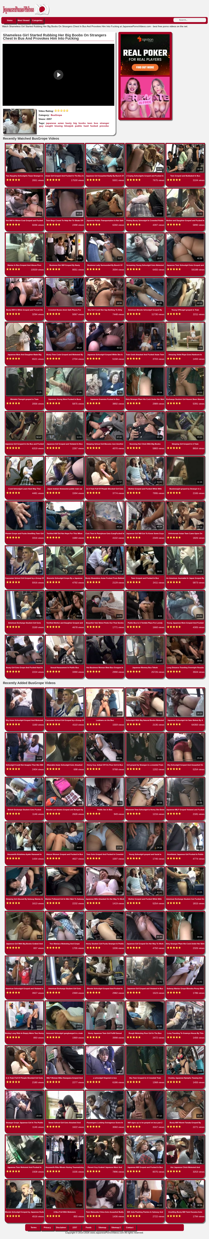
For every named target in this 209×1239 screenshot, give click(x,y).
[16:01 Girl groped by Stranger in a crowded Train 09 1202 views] (145, 733)
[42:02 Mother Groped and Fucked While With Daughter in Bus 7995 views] (145, 457)
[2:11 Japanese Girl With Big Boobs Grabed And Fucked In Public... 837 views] (25, 912)
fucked (94, 126)
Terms (34, 1227)
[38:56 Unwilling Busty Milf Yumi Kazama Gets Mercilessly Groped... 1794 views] (185, 1180)
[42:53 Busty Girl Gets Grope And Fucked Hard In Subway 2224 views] (25, 636)
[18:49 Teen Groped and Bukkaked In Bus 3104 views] (185, 144)
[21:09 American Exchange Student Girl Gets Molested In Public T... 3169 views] (25, 591)
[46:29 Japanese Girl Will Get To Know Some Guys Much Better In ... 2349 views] (145, 502)
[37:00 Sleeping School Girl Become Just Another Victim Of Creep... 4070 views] (105, 412)
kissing (59, 126)
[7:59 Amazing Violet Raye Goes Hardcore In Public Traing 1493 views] (185, 323)
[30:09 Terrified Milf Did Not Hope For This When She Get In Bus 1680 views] (65, 502)
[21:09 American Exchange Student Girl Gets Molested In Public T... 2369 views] (65, 957)
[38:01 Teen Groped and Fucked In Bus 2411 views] (145, 547)
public (78, 126)
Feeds (88, 1227)
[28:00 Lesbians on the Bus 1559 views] (105, 689)
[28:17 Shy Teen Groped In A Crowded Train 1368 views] (145, 1046)
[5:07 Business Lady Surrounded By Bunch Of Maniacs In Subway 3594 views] (105, 234)
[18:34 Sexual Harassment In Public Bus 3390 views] (65, 636)
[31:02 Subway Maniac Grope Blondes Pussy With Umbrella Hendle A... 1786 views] (185, 957)
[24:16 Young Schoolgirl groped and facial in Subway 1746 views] (145, 823)
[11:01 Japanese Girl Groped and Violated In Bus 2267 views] (65, 412)
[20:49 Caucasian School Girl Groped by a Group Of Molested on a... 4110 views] (65, 689)
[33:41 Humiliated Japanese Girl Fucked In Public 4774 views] (185, 823)
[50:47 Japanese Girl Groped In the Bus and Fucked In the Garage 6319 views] (25, 412)
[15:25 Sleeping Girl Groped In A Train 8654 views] (185, 412)
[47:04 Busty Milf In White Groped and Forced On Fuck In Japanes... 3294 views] (25, 278)
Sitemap (102, 1227)
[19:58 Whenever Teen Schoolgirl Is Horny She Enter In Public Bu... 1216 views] (145, 778)
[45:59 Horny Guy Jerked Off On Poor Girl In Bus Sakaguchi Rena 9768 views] (105, 733)
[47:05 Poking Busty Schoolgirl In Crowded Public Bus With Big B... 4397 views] (145, 189)
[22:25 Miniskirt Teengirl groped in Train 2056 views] (25, 368)
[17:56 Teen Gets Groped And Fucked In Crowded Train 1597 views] (105, 823)
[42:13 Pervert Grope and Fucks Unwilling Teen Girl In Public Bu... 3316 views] (25, 502)
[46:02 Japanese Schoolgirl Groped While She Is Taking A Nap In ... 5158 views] (105, 323)
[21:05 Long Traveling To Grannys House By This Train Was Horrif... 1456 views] (185, 1002)
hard (86, 126)
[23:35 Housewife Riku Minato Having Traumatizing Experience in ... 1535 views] (65, 1136)
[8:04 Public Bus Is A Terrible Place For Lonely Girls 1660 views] (145, 591)
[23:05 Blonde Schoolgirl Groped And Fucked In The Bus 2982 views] (105, 957)
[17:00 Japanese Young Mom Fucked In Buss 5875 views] (65, 368)
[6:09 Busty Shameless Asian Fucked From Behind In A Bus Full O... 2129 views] (105, 547)
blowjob (68, 126)
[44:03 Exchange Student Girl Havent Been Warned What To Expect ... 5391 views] (185, 368)
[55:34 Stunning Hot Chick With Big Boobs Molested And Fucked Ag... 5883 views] (145, 412)
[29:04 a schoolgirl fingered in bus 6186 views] (105, 1046)
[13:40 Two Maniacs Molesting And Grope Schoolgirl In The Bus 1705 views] (65, 912)
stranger (104, 123)
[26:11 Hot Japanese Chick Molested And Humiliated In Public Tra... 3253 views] (185, 1136)
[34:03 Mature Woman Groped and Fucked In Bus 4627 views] (65, 823)
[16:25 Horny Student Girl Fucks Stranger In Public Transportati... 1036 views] (105, 912)
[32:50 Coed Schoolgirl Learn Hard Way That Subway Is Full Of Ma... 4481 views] (25, 457)
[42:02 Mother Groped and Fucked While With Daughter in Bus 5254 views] (145, 867)
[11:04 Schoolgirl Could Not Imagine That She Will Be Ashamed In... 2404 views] (25, 733)
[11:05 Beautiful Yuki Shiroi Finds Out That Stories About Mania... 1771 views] (105, 591)
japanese (51, 123)
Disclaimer (61, 1227)
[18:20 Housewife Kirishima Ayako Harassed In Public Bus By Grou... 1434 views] (25, 823)
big (75, 123)
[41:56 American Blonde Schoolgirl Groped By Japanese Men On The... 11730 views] (145, 278)
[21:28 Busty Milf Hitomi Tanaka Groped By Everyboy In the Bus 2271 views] (185, 1091)
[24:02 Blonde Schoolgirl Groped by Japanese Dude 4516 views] (25, 1180)
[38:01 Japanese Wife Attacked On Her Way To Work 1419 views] (105, 867)
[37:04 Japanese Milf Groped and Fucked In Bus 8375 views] (145, 1136)
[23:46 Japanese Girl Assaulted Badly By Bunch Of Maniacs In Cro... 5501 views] (105, 144)
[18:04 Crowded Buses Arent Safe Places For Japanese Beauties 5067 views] (65, 278)
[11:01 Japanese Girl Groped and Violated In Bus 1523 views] (145, 957)
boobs (82, 123)
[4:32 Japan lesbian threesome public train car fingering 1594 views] (65, 457)
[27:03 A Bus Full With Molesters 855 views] (65, 1180)
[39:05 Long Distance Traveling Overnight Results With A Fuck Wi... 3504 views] (185, 636)
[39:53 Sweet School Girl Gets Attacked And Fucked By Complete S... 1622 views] (65, 1091)
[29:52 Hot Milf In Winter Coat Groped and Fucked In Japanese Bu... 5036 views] (25, 189)
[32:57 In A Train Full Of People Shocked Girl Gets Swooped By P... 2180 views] (25, 1046)
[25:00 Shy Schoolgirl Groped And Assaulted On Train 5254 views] (185, 733)
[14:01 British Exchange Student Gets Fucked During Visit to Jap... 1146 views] (25, 778)
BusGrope (56, 115)
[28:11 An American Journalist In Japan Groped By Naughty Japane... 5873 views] (185, 547)
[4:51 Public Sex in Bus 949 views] (105, 778)
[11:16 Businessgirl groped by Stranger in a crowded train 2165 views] (185, 457)
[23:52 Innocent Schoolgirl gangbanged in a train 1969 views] (65, 1002)
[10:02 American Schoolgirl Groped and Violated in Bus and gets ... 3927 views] (25, 957)
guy (41, 126)
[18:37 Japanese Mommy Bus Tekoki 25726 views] (145, 636)
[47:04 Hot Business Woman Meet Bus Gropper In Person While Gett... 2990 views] (105, 636)
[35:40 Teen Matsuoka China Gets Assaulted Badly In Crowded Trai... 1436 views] (105, 1180)
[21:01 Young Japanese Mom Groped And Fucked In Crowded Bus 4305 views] (185, 591)
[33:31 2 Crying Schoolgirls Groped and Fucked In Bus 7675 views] (145, 144)
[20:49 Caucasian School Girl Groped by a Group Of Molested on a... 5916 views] (25, 547)
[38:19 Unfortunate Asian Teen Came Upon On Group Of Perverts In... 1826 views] (185, 502)
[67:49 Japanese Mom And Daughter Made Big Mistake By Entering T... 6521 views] (25, 323)
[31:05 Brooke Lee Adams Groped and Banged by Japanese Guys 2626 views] (65, 778)
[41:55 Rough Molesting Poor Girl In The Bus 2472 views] (145, 1002)
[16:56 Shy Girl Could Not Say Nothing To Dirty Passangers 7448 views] (105, 278)
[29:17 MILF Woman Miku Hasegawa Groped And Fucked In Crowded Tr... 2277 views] (65, 1046)
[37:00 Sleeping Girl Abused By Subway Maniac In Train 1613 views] (25, 867)
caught (49, 126)
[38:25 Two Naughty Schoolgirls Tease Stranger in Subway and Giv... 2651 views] (25, 144)
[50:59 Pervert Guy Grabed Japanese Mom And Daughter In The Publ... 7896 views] (105, 1136)
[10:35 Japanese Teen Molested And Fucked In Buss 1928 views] (25, 1136)
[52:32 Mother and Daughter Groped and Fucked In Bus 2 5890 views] (185, 189)
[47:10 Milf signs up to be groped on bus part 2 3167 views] (145, 1091)
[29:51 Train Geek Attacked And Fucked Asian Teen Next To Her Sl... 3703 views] (145, 323)
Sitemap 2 (116, 1227)
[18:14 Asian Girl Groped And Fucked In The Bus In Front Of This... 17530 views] (65, 144)
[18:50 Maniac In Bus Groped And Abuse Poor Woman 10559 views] (25, 234)
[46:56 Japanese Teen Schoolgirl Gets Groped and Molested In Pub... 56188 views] (185, 234)
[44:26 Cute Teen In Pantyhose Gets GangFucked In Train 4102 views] (105, 502)
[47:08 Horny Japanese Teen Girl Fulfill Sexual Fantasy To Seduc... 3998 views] (105, 1002)
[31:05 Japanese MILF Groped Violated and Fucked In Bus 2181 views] (185, 778)
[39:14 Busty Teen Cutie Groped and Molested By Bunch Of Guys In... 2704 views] (65, 323)
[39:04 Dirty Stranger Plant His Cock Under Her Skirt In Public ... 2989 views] (145, 368)
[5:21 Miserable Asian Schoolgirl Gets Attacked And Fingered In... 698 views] (65, 733)
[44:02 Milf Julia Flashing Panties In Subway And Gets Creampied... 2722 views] (145, 1180)
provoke (104, 126)
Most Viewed (23, 20)
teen (89, 123)
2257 (74, 1227)
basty (68, 123)
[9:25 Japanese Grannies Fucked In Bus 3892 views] (105, 368)
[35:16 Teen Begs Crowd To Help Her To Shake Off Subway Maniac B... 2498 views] (65, 189)
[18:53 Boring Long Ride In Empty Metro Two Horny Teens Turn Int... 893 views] (25, 1002)
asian (61, 123)
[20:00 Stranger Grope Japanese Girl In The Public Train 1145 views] (25, 1091)
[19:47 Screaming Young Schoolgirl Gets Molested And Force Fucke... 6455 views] (145, 234)
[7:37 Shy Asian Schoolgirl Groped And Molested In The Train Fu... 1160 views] (25, 689)
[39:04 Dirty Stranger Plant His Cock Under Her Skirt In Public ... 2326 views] (185, 912)
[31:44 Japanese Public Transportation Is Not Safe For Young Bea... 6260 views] (105, 189)
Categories (37, 20)
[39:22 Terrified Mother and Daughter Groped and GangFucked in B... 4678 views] (65, 591)
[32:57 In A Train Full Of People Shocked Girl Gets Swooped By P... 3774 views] (105, 457)
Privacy (47, 1227)
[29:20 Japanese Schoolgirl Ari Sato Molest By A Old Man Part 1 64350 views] (185, 689)
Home (10, 20)
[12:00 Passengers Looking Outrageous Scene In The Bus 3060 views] (105, 1091)
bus (96, 123)
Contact (129, 1227)
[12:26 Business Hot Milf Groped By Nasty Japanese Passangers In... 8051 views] (65, 234)
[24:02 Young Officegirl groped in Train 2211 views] (185, 278)
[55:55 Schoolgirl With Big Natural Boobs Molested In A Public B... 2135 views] (145, 689)
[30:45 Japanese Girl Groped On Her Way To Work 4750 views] (145, 912)
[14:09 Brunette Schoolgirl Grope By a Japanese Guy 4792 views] (65, 547)
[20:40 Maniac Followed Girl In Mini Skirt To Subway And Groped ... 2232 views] (65, 867)
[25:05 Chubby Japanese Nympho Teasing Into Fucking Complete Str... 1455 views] (185, 1046)
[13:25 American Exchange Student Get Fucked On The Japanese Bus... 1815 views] (185, 867)
